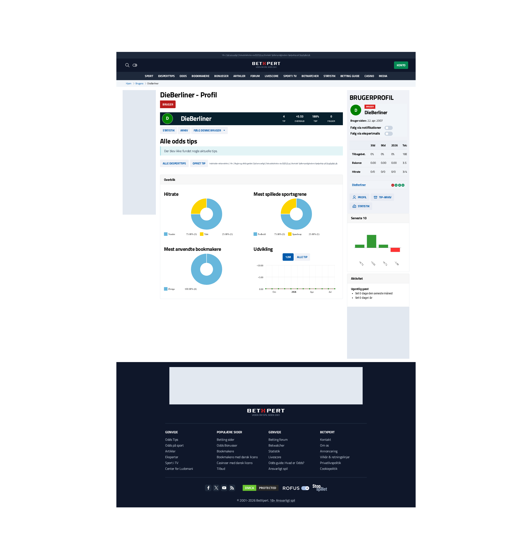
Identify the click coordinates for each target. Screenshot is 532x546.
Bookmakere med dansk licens (237, 456)
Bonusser (221, 76)
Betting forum (278, 439)
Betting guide (350, 76)
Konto (401, 65)
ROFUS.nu (259, 55)
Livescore (271, 76)
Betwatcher (310, 76)
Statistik (329, 76)
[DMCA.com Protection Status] (260, 488)
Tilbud (221, 468)
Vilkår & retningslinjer (335, 456)
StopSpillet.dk (304, 55)
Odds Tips (171, 439)
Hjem (128, 83)
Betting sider (225, 439)
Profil (362, 197)
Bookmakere (200, 76)
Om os (324, 445)
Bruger (168, 104)
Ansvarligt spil (278, 468)
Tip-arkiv (384, 197)
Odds (183, 76)
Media (383, 76)
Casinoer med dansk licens (234, 462)
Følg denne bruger (207, 130)
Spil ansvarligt (232, 55)
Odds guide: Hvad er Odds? (286, 462)
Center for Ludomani (179, 468)
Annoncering (328, 451)
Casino (369, 76)
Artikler (239, 76)
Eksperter (171, 456)
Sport (149, 76)
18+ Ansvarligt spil (282, 500)
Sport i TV (290, 76)
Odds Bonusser (227, 445)
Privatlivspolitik (330, 462)
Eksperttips (166, 76)
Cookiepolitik (328, 468)
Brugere (139, 83)
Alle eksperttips (174, 163)
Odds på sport (174, 445)
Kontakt (325, 439)
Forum (255, 76)
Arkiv (184, 130)
